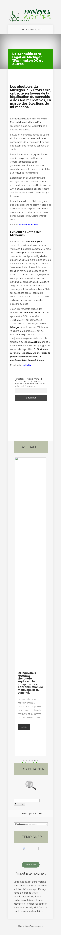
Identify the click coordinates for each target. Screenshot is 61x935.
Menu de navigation (32, 29)
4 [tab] (32, 760)
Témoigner (30, 864)
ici (42, 911)
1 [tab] (23, 760)
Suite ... (25, 727)
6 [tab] (37, 760)
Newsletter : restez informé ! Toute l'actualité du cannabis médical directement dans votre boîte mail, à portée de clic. (30, 382)
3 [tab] (29, 760)
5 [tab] (34, 760)
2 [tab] (26, 760)
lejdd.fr (27, 365)
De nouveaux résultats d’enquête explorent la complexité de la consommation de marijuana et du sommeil (30, 682)
